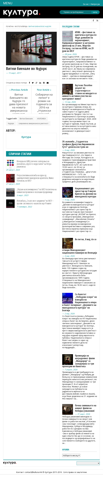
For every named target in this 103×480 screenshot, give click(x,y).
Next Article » (44, 90)
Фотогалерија (21, 26)
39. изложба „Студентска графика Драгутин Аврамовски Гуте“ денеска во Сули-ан (78, 144)
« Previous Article (18, 90)
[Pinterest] (44, 82)
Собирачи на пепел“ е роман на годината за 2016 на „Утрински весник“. (44, 104)
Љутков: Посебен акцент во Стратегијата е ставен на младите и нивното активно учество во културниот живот (79, 92)
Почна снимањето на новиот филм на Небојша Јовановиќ (85, 408)
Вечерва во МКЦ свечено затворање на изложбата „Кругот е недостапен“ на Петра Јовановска (34, 164)
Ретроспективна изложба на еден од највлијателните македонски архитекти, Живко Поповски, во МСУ (35, 178)
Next (55, 49)
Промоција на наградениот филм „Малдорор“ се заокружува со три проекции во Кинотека (78, 361)
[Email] (48, 82)
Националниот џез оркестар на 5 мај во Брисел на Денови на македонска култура (85, 192)
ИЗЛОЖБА (41, 118)
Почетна (10, 26)
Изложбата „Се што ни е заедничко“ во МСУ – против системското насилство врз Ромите (35, 202)
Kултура (26, 137)
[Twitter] (33, 82)
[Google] (36, 82)
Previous (7, 49)
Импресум (95, 4)
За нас (86, 4)
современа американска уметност (33, 123)
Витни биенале (26, 118)
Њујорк (11, 123)
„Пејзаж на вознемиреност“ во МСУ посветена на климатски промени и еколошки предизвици (36, 191)
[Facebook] (29, 82)
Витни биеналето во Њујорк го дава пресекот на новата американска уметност (18, 104)
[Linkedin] (40, 82)
